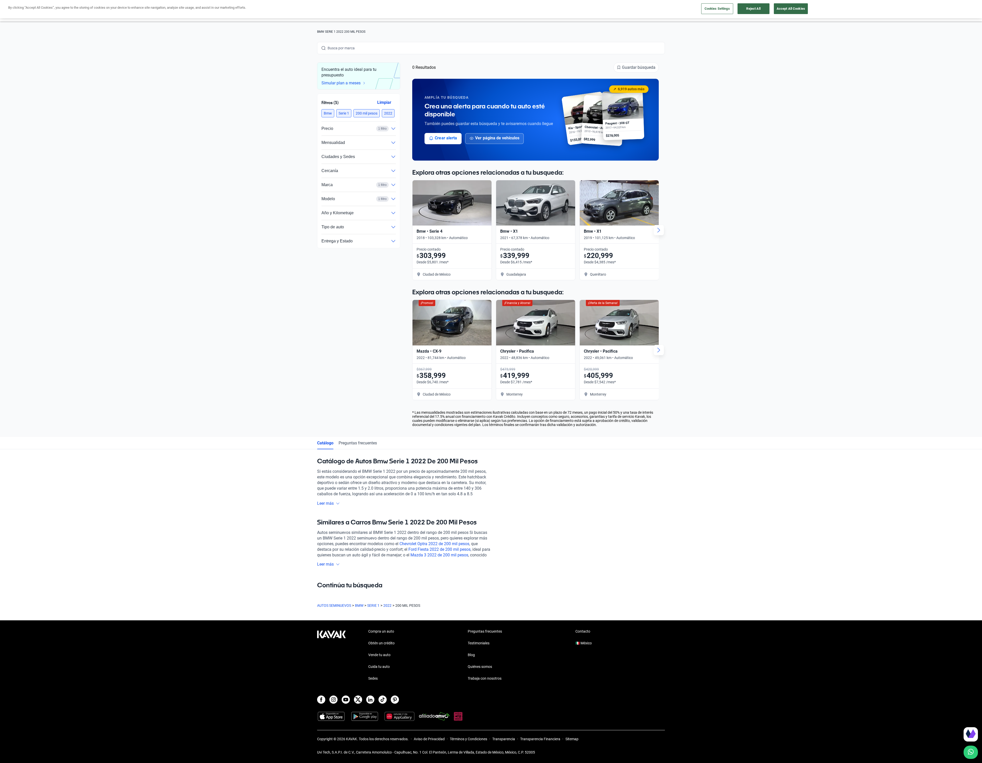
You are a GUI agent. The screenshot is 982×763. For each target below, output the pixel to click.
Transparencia (503, 739)
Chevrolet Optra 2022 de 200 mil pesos (434, 543)
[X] (358, 699)
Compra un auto (381, 631)
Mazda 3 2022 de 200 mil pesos (439, 555)
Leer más (325, 503)
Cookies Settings (717, 8)
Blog (471, 655)
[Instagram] (333, 699)
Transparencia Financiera (540, 739)
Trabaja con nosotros (484, 678)
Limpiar (384, 102)
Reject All (753, 8)
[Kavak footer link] (331, 655)
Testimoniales (478, 643)
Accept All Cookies (791, 8)
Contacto (582, 631)
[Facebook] (321, 699)
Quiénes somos (480, 667)
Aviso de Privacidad (429, 739)
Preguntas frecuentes (358, 443)
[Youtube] (346, 699)
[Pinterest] (395, 699)
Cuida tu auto (379, 667)
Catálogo (325, 443)
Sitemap (571, 739)
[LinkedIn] (370, 699)
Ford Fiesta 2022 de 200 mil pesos (439, 549)
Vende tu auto (379, 655)
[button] (327, 113)
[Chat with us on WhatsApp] (971, 752)
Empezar (925, 719)
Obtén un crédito (381, 643)
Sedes (373, 678)
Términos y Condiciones (468, 739)
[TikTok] (382, 699)
